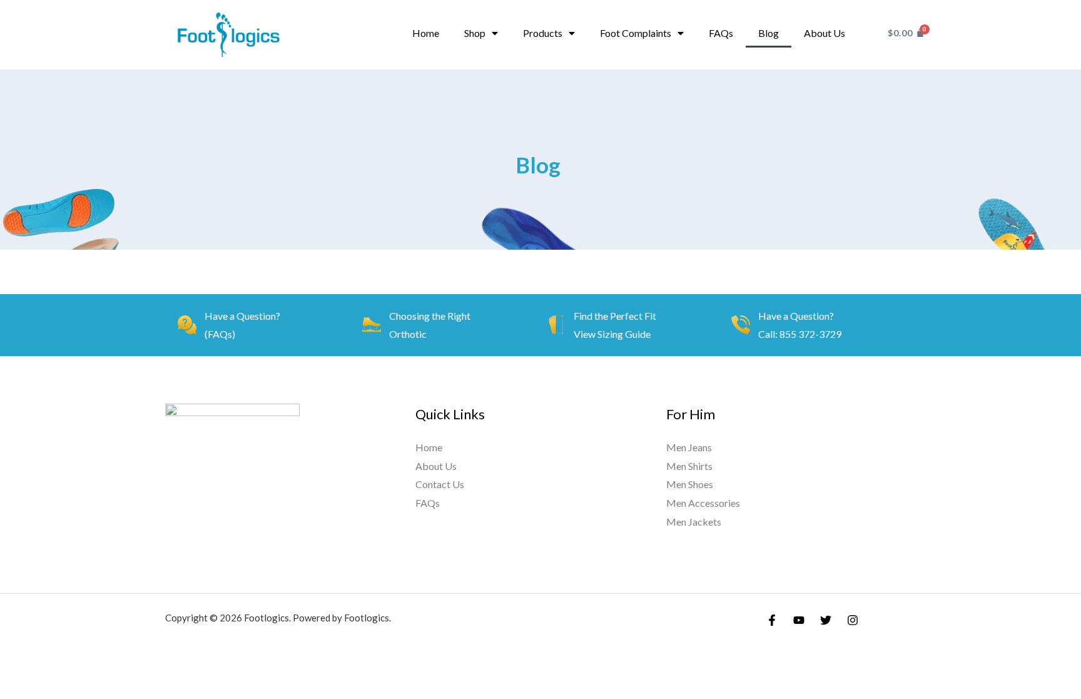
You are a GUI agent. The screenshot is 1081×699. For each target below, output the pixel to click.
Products (542, 33)
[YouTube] (798, 620)
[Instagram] (852, 620)
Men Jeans (689, 447)
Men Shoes (689, 484)
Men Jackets (693, 522)
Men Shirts (689, 466)
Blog (768, 33)
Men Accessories (703, 503)
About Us (824, 33)
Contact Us (439, 484)
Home (425, 33)
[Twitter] (825, 620)
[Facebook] (772, 620)
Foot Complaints (635, 33)
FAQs (721, 33)
